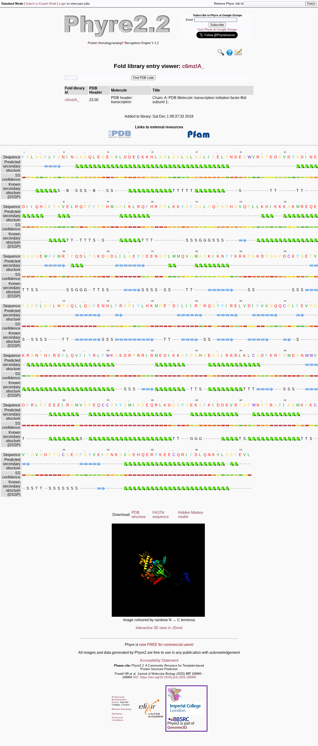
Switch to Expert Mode (41, 3)
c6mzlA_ (72, 100)
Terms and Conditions (117, 718)
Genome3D (177, 727)
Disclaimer (117, 713)
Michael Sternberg (121, 709)
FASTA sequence (160, 515)
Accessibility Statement (159, 660)
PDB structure (139, 515)
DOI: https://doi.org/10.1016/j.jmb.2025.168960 (164, 677)
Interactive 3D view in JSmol (159, 628)
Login (62, 3)
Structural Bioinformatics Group (119, 699)
